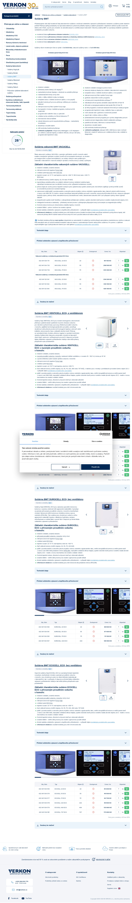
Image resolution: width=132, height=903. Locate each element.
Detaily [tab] (66, 441)
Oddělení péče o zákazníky (116, 877)
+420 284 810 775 (21, 881)
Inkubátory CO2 (12, 35)
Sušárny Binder (13, 73)
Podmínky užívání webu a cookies (56, 881)
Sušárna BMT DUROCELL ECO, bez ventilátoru (59, 499)
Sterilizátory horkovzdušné (16, 59)
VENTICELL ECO (73, 39)
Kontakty (93, 2)
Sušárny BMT (12, 76)
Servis (64, 2)
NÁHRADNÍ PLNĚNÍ (103, 860)
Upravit (64, 467)
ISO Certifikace (81, 877)
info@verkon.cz (21, 890)
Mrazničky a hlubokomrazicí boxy (16, 51)
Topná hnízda (11, 116)
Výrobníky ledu (11, 120)
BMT (50, 150)
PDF (123, 15)
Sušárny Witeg (12, 83)
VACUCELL (64, 42)
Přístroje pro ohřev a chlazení (51, 15)
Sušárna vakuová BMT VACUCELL (52, 146)
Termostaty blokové (13, 106)
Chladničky (10, 28)
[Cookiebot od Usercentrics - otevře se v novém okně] (101, 434)
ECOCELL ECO (73, 34)
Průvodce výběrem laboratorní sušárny (17, 92)
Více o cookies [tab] (97, 441)
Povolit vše (96, 467)
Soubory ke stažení (47, 302)
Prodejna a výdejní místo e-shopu (118, 881)
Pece (8, 55)
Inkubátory (10, 32)
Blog (69, 2)
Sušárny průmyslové (13, 96)
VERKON (37, 15)
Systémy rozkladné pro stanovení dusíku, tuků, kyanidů (17, 101)
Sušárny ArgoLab (13, 69)
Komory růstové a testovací (16, 42)
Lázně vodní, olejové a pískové (17, 46)
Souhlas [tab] (35, 441)
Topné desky (10, 113)
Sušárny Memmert (14, 80)
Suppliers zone (112, 888)
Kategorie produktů (11, 16)
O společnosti (77, 2)
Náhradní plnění (17, 132)
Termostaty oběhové (13, 109)
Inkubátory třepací (13, 39)
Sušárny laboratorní (13, 66)
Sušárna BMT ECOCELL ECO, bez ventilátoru (58, 665)
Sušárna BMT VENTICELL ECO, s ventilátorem (59, 313)
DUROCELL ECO (100, 37)
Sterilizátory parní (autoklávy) (17, 62)
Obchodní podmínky (51, 877)
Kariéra (86, 2)
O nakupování (55, 2)
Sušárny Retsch (13, 87)
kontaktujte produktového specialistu (103, 210)
